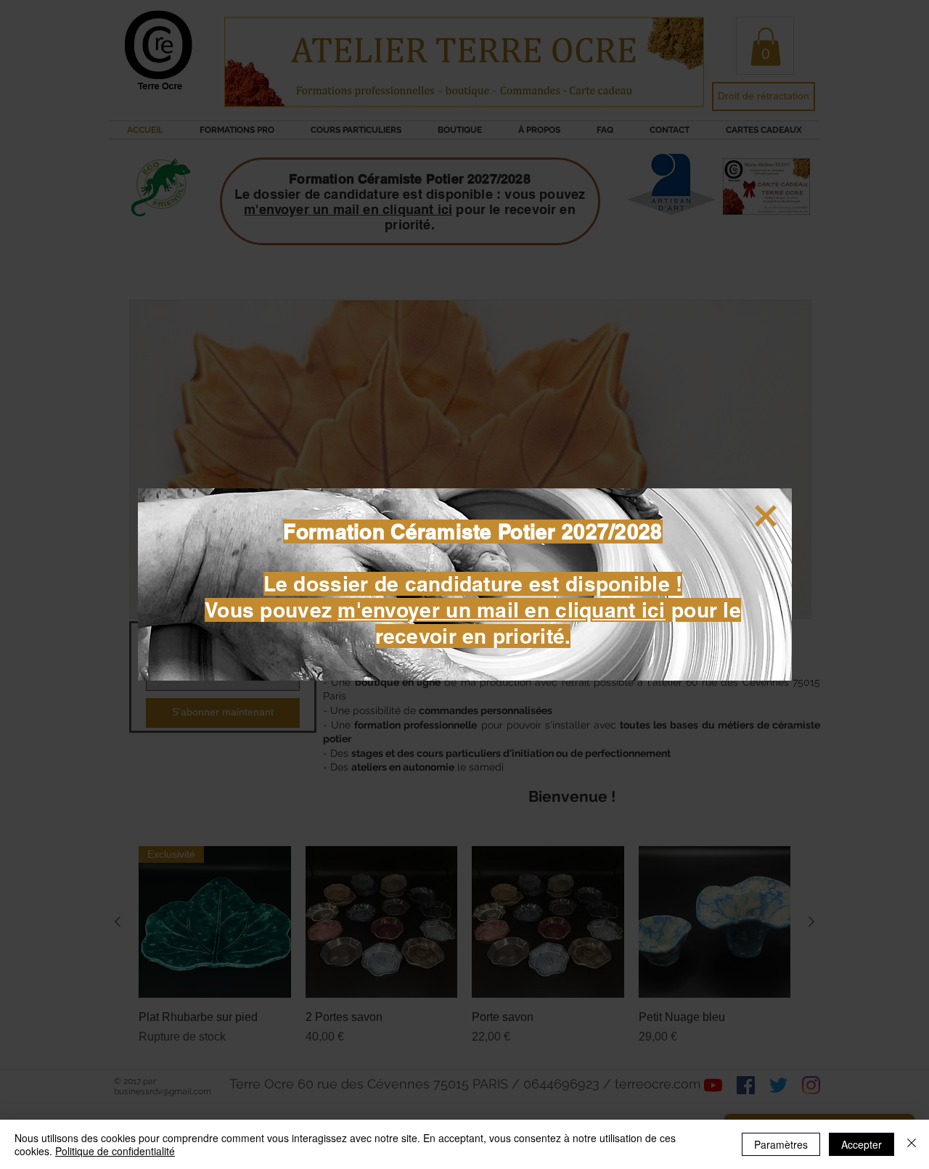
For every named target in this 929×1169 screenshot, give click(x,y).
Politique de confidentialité (115, 1151)
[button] (766, 516)
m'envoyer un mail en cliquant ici (501, 610)
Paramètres (781, 1144)
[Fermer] (911, 1144)
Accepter (861, 1144)
